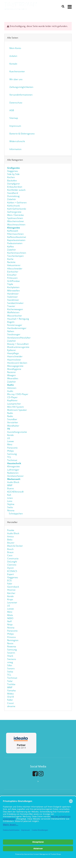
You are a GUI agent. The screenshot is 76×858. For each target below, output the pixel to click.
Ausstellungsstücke (17, 431)
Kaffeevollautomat (16, 237)
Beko (9, 539)
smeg (10, 662)
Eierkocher (12, 271)
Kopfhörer (12, 400)
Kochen (11, 177)
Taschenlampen (15, 255)
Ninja (10, 624)
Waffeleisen (13, 312)
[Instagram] (41, 773)
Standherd (12, 193)
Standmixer (13, 299)
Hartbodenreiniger (16, 328)
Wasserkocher (14, 315)
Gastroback (13, 586)
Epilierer (11, 350)
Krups (10, 599)
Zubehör (11, 199)
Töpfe (10, 284)
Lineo (10, 498)
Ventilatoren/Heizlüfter (19, 337)
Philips (10, 450)
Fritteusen (12, 277)
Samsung (12, 453)
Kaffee (10, 246)
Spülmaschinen (15, 218)
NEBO (10, 618)
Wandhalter (13, 425)
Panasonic (12, 447)
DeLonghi (12, 561)
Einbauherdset (14, 186)
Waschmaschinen (16, 224)
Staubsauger (13, 334)
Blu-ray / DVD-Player (17, 394)
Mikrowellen (13, 290)
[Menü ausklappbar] (69, 6)
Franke (10, 530)
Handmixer (13, 293)
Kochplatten (13, 287)
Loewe (10, 441)
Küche (10, 259)
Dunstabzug (13, 196)
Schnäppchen (15, 513)
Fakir (9, 583)
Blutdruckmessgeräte (18, 347)
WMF (9, 485)
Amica (10, 536)
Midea (10, 693)
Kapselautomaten (16, 240)
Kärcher (11, 593)
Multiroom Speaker (17, 409)
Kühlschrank (13, 205)
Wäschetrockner (15, 221)
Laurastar (12, 602)
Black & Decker (15, 545)
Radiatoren (12, 472)
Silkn (9, 665)
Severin (11, 652)
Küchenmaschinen (16, 252)
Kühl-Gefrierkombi (16, 208)
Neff (9, 621)
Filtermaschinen (15, 233)
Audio (10, 391)
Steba (10, 671)
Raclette (11, 262)
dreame (11, 706)
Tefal (9, 681)
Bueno (10, 488)
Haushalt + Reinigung (18, 318)
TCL (9, 457)
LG (8, 438)
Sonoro (11, 668)
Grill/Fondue (13, 281)
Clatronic (11, 564)
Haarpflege (13, 353)
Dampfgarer (13, 183)
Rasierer (11, 372)
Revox (10, 643)
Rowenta (11, 646)
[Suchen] (63, 6)
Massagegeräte (15, 365)
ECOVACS (12, 571)
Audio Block (13, 482)
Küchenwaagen (15, 309)
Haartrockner (14, 359)
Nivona (10, 510)
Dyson (10, 567)
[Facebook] (35, 773)
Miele (10, 615)
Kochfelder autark (16, 189)
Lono (9, 501)
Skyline (10, 504)
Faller (10, 699)
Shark (10, 655)
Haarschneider (15, 356)
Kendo (10, 435)
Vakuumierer (13, 265)
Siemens (11, 659)
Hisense (11, 589)
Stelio (10, 507)
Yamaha (11, 690)
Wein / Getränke (15, 215)
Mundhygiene (14, 369)
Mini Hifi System (15, 406)
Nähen (10, 331)
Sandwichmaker (15, 303)
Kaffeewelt (12, 230)
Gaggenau (12, 171)
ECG (9, 580)
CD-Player (12, 397)
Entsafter (12, 274)
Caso (9, 555)
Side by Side (13, 174)
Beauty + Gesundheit (18, 343)
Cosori (10, 703)
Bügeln (10, 321)
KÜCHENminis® (15, 491)
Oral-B (10, 696)
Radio (10, 413)
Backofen (12, 180)
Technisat (12, 460)
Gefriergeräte (14, 211)
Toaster (11, 306)
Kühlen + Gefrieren (17, 202)
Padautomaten (14, 243)
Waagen (11, 375)
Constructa (12, 558)
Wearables (12, 378)
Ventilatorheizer (15, 476)
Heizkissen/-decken (17, 362)
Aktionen (11, 387)
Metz (9, 444)
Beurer (10, 542)
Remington (12, 640)
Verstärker (12, 422)
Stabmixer (12, 296)
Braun (10, 552)
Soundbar (12, 419)
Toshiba (11, 684)
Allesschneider (14, 268)
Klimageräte (13, 466)
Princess (11, 637)
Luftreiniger (13, 469)
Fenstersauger (14, 325)
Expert (10, 574)
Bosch (10, 549)
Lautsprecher (14, 403)
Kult (9, 494)
